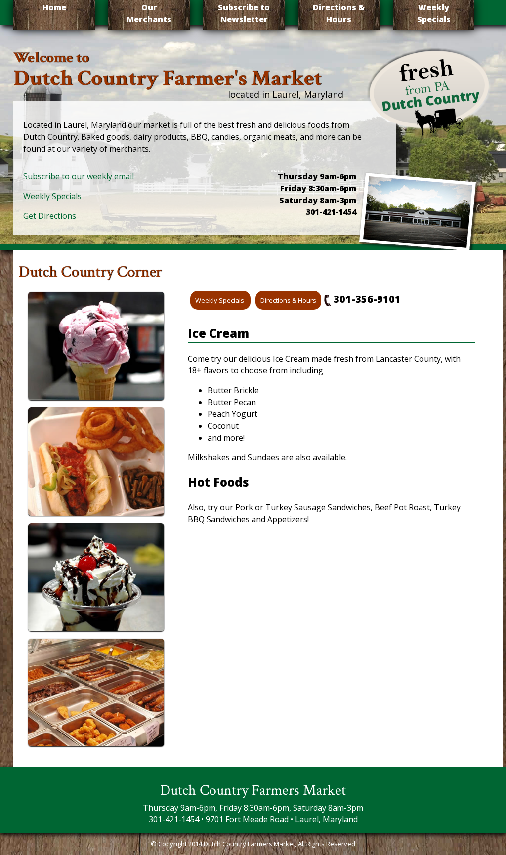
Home (54, 7)
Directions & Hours (339, 13)
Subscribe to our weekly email (78, 176)
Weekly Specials (434, 13)
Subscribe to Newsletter (244, 13)
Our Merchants (148, 13)
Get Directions (49, 215)
